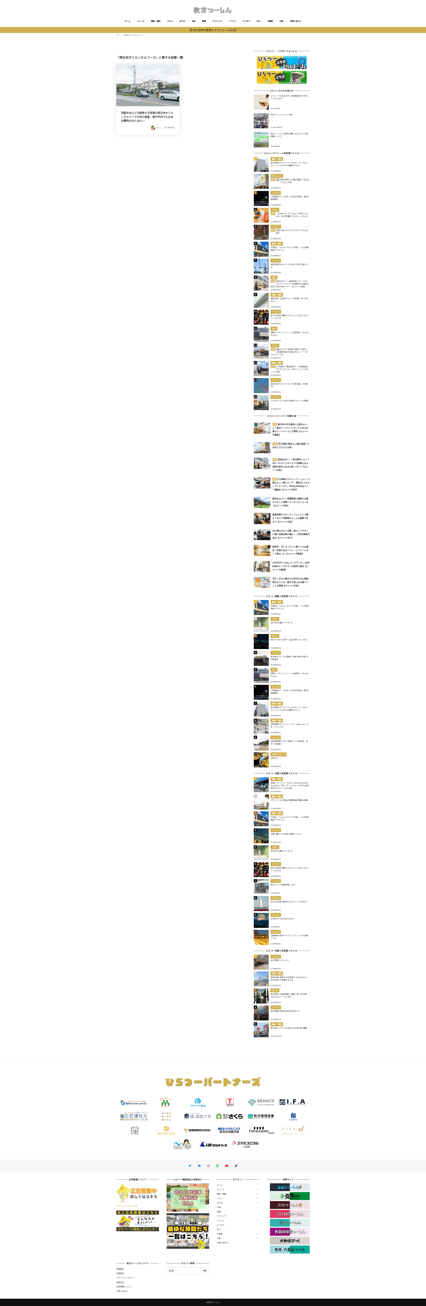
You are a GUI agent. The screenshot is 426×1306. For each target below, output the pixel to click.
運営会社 (120, 1282)
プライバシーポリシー (125, 1277)
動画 (204, 21)
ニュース (140, 21)
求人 (259, 21)
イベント (232, 21)
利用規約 (120, 1273)
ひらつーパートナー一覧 (126, 1205)
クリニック (217, 21)
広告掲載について (123, 1286)
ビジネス (246, 21)
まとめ (182, 21)
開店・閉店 (155, 21)
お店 (194, 21)
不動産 (270, 21)
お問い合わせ (295, 21)
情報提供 (120, 1269)
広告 (281, 21)
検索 (205, 1270)
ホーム (127, 21)
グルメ (170, 21)
